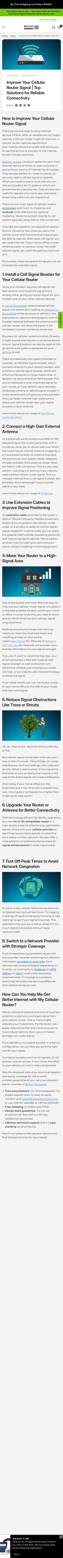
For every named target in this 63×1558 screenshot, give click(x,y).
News (13, 36)
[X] (20, 105)
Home (5, 36)
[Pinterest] (24, 105)
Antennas (47, 493)
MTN (53, 969)
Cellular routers (11, 161)
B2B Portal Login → (49, 19)
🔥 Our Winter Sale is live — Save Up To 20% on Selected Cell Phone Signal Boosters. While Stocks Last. (31, 12)
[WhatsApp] (28, 105)
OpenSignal (17, 641)
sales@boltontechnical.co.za (40, 1098)
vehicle (6, 352)
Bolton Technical (35, 1084)
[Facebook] (16, 105)
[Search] (53, 27)
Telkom (7, 973)
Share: (10, 105)
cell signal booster (16, 305)
